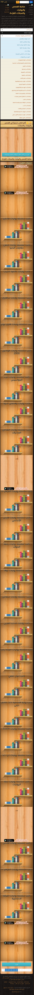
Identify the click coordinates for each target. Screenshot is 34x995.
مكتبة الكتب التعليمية (26, 72)
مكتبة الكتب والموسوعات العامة (23, 93)
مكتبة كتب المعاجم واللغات (24, 109)
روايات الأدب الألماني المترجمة (23, 54)
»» (3, 970)
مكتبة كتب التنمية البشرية (25, 84)
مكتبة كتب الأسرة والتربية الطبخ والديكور (21, 90)
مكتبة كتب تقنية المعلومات (24, 60)
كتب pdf (17, 984)
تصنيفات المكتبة (28, 33)
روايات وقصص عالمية (25, 42)
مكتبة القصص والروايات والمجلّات (23, 36)
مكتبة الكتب (26, 982)
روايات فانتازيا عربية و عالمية (23, 45)
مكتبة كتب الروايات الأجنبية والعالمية (22, 112)
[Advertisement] (16, 139)
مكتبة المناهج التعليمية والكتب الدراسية (22, 63)
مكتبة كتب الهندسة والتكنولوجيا (23, 87)
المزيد (16, 964)
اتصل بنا (22, 984)
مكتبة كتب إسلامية (26, 69)
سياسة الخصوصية (13, 982)
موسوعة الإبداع (15, 992)
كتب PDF (4, 2)
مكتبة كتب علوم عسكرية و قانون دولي (21, 115)
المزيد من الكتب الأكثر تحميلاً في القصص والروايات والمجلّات (16, 155)
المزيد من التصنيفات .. (25, 57)
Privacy (12, 984)
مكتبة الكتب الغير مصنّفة (25, 118)
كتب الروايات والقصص (24, 39)
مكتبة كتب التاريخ (27, 66)
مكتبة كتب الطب (27, 100)
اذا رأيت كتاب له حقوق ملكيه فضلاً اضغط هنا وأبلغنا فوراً (13, 988)
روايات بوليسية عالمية (25, 48)
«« (30, 970)
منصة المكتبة (20, 982)
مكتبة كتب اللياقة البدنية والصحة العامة (22, 103)
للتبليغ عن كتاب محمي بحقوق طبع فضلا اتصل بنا (13, 978)
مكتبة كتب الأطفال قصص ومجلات (22, 97)
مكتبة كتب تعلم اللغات (25, 78)
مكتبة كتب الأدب (27, 106)
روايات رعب (27, 51)
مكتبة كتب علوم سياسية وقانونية (23, 81)
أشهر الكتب (29, 30)
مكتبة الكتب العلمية (26, 75)
